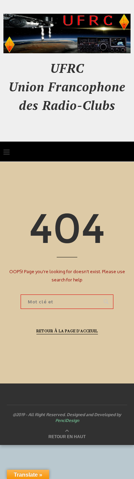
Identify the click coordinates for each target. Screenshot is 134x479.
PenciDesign (67, 420)
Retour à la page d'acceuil (67, 331)
